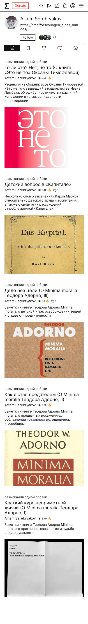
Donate (20, 5)
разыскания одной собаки (26, 62)
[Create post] (57, 6)
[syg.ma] (7, 6)
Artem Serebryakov (20, 78)
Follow (28, 37)
